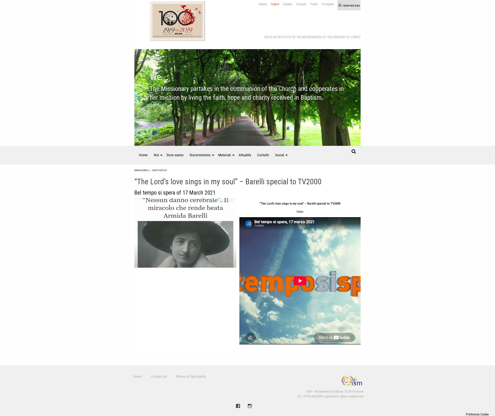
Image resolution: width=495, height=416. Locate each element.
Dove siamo (175, 155)
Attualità (245, 155)
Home (143, 155)
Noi (156, 155)
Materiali (224, 155)
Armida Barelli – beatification (150, 170)
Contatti (263, 155)
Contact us (159, 376)
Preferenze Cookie (477, 414)
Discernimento (200, 155)
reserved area (351, 5)
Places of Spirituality (191, 376)
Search (354, 151)
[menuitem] (143, 155)
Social (279, 155)
